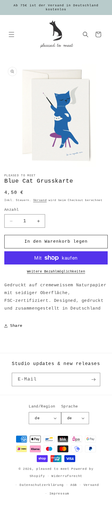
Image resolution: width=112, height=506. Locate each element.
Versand (40, 200)
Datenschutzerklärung (42, 485)
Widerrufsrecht (66, 476)
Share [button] (16, 325)
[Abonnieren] (93, 379)
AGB (73, 485)
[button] (11, 34)
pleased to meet (52, 469)
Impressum (59, 493)
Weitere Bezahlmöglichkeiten (56, 272)
